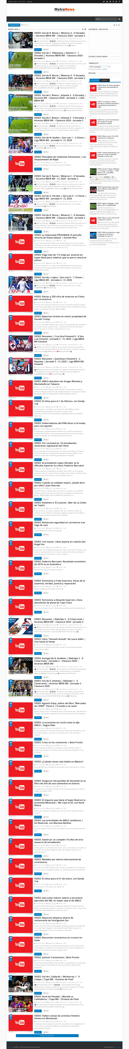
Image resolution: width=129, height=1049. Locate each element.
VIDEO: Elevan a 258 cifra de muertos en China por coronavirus (59, 298)
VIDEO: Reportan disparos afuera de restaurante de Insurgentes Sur (53, 919)
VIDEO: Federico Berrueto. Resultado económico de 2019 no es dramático (60, 563)
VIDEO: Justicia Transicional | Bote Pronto (56, 957)
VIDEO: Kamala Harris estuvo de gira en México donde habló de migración (108, 189)
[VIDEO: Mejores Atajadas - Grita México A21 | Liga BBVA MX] (93, 206)
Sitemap (29, 1)
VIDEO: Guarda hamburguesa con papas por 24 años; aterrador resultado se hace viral (108, 154)
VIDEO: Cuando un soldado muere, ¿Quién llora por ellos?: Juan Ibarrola (59, 484)
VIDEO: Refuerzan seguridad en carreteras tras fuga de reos (59, 524)
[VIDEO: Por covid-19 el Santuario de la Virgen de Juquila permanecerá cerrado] (93, 122)
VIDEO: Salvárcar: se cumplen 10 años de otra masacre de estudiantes (58, 841)
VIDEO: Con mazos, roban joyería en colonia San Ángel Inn (59, 543)
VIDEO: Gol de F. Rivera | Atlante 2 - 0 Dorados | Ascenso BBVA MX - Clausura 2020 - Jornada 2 (60, 119)
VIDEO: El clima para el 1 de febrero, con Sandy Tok (59, 402)
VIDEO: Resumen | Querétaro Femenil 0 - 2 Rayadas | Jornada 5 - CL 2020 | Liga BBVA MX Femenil (59, 361)
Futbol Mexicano (63, 38)
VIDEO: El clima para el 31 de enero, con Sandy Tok (59, 880)
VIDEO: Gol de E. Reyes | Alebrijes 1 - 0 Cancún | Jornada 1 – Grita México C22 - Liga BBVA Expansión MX (64, 25)
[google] (116, 1)
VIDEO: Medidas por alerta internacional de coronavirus (57, 860)
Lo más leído (95, 80)
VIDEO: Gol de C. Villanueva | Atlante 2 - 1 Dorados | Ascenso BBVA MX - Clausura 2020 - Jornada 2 (59, 55)
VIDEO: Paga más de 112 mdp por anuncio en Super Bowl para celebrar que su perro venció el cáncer (60, 257)
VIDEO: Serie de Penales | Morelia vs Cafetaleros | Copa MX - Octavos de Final (56, 998)
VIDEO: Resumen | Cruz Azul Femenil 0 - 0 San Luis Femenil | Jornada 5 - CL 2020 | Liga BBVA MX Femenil (59, 339)
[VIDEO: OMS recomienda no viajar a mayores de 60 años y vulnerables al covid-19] (93, 235)
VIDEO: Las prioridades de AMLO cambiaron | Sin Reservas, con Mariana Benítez (58, 821)
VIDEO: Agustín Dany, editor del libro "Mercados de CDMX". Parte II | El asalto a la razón (60, 704)
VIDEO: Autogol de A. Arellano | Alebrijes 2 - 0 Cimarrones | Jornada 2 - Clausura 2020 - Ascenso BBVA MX (58, 661)
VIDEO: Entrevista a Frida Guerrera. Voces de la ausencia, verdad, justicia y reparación (59, 582)
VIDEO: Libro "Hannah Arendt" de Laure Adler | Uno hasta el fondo (59, 640)
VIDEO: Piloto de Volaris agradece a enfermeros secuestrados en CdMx (108, 87)
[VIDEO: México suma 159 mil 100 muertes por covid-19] (93, 220)
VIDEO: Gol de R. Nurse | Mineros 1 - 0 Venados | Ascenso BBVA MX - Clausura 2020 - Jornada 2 (59, 216)
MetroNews (117, 1047)
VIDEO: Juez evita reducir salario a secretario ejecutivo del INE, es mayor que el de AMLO (58, 899)
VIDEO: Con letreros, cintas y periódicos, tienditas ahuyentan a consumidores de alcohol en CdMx (108, 104)
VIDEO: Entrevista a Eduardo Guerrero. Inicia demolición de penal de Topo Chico (58, 601)
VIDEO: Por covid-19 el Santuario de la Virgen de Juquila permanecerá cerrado (108, 121)
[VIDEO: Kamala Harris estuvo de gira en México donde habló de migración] (93, 190)
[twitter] (103, 1)
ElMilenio (11, 1047)
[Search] (119, 19)
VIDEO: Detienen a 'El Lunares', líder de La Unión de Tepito (60, 504)
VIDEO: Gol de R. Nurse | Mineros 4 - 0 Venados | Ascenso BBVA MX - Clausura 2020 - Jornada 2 (59, 34)
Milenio (60, 162)
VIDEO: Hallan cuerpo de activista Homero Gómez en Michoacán (57, 1017)
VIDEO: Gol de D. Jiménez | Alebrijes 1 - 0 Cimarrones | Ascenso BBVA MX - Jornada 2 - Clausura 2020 (58, 683)
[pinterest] (110, 1)
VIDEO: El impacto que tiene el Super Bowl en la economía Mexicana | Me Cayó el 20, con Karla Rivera (59, 802)
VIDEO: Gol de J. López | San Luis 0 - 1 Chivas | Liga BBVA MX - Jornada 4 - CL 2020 (59, 278)
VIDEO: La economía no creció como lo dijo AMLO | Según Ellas (57, 724)
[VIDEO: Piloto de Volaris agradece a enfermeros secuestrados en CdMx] (93, 88)
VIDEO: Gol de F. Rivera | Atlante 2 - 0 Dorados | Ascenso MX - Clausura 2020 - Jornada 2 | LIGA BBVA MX (60, 98)
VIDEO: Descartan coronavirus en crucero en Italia (58, 939)
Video (80, 38)
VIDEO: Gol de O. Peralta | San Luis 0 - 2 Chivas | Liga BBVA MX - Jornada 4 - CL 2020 (60, 197)
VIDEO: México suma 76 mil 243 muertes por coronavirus (107, 137)
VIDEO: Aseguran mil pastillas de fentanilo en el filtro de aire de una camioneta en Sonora (60, 782)
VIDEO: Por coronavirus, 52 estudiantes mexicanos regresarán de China (55, 444)
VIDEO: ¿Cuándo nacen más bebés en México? (58, 761)
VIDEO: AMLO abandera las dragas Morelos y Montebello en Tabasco (58, 382)
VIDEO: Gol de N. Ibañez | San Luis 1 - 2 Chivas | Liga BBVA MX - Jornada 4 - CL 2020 (60, 139)
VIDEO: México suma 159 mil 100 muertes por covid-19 (108, 219)
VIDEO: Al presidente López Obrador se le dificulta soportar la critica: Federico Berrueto (59, 464)
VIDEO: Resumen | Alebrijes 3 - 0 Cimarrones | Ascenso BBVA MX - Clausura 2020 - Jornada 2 (59, 620)
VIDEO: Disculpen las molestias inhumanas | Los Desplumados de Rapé (60, 158)
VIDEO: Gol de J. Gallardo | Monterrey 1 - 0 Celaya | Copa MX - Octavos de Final (57, 978)
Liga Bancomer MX (73, 38)
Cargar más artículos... (47, 1035)
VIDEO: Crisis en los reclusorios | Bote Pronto (58, 742)
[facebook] (119, 1)
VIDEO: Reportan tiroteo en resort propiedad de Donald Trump (60, 317)
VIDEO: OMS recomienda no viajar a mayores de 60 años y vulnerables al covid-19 (108, 234)
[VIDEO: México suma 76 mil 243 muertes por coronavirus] (93, 139)
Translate (104, 69)
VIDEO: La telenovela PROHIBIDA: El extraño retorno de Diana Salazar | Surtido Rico (57, 236)
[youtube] (107, 1)
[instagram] (113, 1)
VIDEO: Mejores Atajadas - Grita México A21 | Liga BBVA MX (107, 204)
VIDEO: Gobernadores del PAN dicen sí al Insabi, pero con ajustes (60, 424)
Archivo (104, 80)
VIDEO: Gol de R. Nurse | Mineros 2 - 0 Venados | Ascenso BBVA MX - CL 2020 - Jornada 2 (59, 177)
